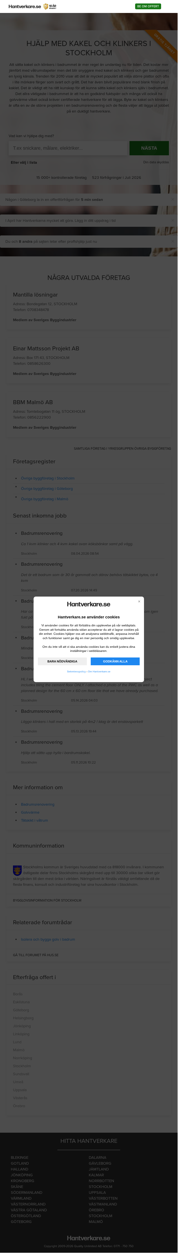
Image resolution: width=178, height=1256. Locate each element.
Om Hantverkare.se (99, 671)
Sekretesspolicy (76, 671)
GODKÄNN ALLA (115, 661)
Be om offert (148, 6)
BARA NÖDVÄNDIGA (62, 661)
